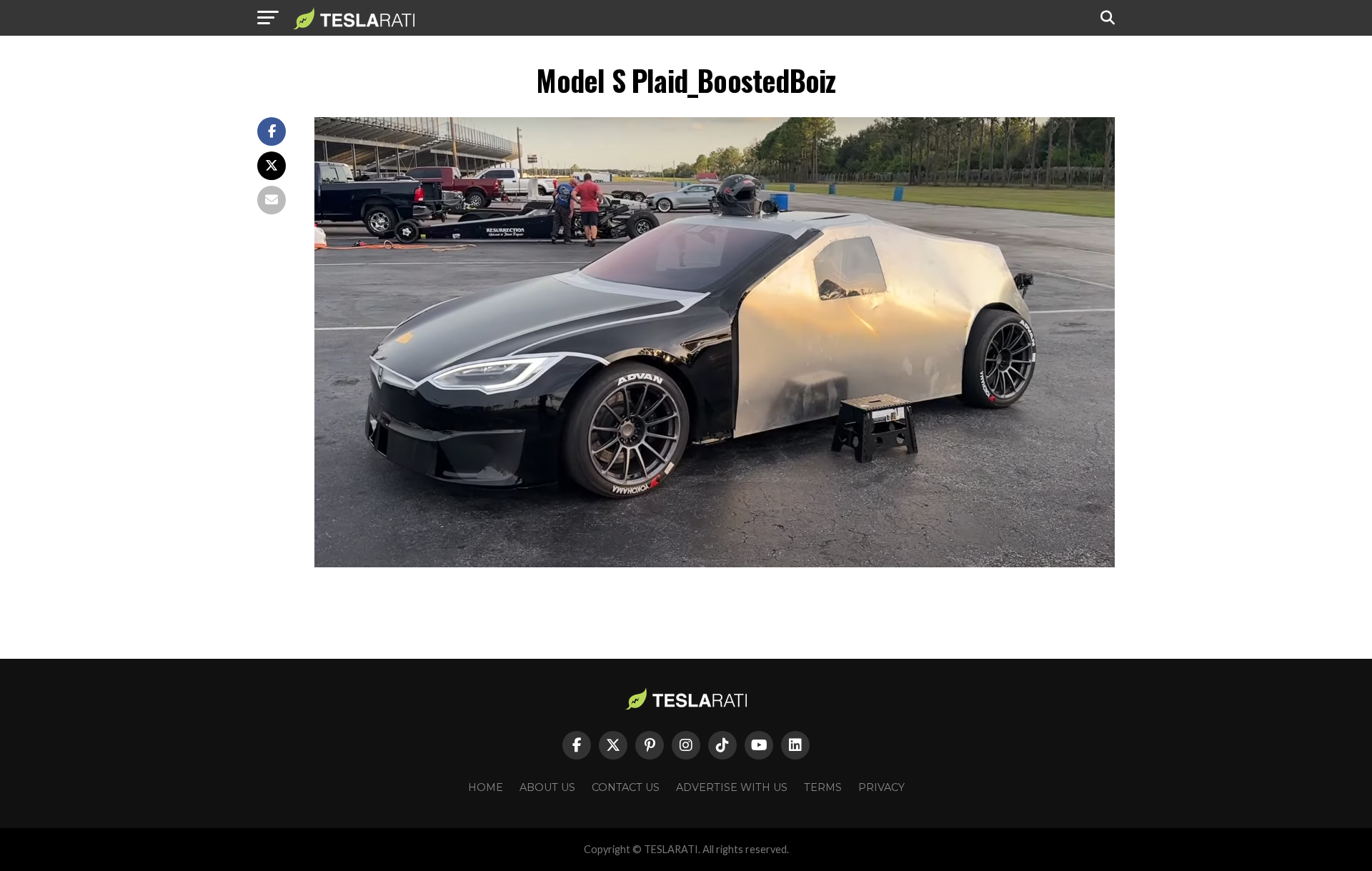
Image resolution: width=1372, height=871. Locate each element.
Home (485, 787)
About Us (547, 787)
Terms (823, 787)
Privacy (881, 787)
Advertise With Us (731, 787)
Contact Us (626, 787)
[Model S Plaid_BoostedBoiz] (714, 563)
